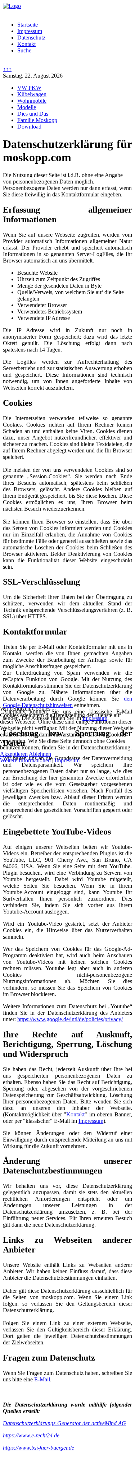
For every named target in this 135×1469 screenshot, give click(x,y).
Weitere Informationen (25, 760)
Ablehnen (40, 754)
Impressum (67, 760)
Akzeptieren (14, 754)
